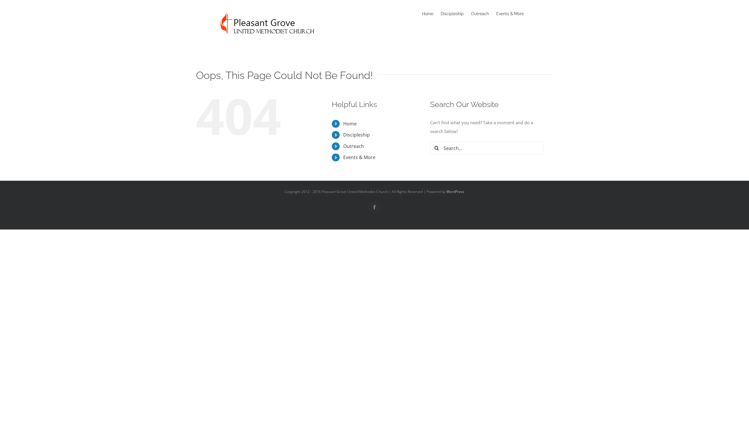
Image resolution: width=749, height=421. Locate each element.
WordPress (455, 191)
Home (350, 123)
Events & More (359, 157)
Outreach (353, 146)
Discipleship (356, 135)
